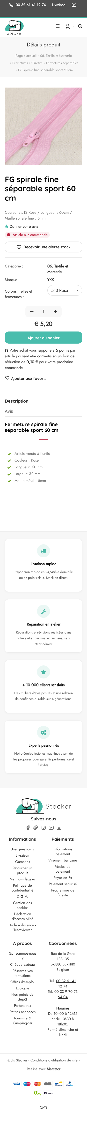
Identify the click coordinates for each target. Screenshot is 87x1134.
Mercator (53, 1069)
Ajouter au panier (44, 337)
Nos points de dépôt (22, 997)
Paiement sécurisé (63, 884)
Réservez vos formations (23, 973)
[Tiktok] (35, 827)
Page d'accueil (25, 55)
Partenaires (22, 1005)
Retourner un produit (23, 870)
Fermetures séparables (62, 62)
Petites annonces (23, 1012)
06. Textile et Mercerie (56, 55)
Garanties (22, 861)
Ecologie (22, 988)
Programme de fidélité (62, 893)
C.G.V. (22, 896)
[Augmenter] (55, 311)
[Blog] (59, 828)
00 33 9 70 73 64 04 (66, 994)
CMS (43, 1107)
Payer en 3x (63, 877)
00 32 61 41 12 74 (31, 4)
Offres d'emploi (22, 982)
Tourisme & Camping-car (22, 1021)
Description (17, 401)
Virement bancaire (62, 860)
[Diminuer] (32, 311)
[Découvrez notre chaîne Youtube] (75, 5)
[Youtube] (51, 828)
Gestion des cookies (22, 905)
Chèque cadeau (22, 964)
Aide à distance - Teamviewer (22, 927)
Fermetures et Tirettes (27, 62)
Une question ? (22, 849)
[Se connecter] (69, 26)
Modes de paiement (63, 869)
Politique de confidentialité (22, 888)
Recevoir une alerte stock (47, 246)
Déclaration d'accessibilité (22, 916)
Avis (9, 411)
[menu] (57, 24)
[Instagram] (43, 828)
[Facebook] (28, 828)
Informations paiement (62, 852)
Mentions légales (23, 879)
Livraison (22, 855)
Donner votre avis (24, 226)
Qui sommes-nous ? (22, 956)
